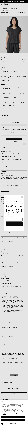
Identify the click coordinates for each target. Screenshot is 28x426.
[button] (2, 423)
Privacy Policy (14, 413)
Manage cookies (13, 423)
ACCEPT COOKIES (13, 416)
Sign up (14, 224)
